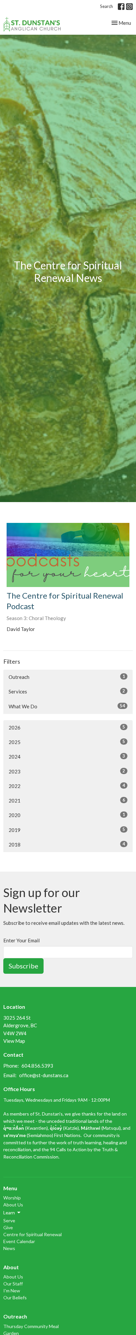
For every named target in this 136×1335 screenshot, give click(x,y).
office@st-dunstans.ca (43, 1075)
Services (67, 691)
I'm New (11, 1290)
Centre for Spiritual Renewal (32, 1234)
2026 (67, 727)
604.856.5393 (37, 1066)
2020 (67, 815)
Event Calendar (19, 1241)
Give (8, 1227)
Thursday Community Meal (31, 1326)
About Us (13, 1204)
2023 (67, 771)
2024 (67, 756)
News (9, 1248)
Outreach (67, 677)
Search (106, 6)
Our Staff (13, 1283)
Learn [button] (9, 1212)
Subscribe (23, 966)
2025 (67, 742)
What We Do (67, 706)
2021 (67, 800)
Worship (12, 1197)
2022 (67, 786)
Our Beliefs (15, 1297)
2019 (67, 830)
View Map (14, 1041)
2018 (67, 844)
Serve (9, 1220)
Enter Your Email (21, 940)
